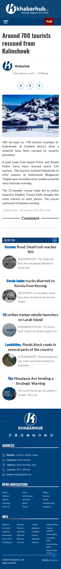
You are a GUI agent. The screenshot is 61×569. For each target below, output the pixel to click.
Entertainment (49, 503)
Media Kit (6, 532)
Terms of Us (7, 539)
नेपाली (49, 21)
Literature (47, 507)
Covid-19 (5, 507)
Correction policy (50, 539)
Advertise (36, 528)
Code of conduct (49, 529)
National (5, 496)
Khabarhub (22, 66)
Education (6, 503)
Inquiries (20, 524)
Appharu (54, 559)
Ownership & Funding (51, 551)
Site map (20, 539)
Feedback (35, 532)
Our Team (6, 528)
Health (45, 499)
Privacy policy (51, 534)
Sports (25, 503)
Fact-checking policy (51, 545)
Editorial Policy (52, 524)
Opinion (5, 499)
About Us (5, 524)
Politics (46, 492)
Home (4, 492)
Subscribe (21, 532)
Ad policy (35, 542)
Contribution (7, 542)
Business (46, 496)
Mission (20, 528)
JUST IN (9, 240)
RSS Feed (20, 535)
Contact (35, 524)
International (28, 496)
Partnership (7, 535)
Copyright (35, 539)
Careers (35, 535)
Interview (26, 499)
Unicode (20, 542)
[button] (54, 555)
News (25, 492)
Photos (25, 507)
